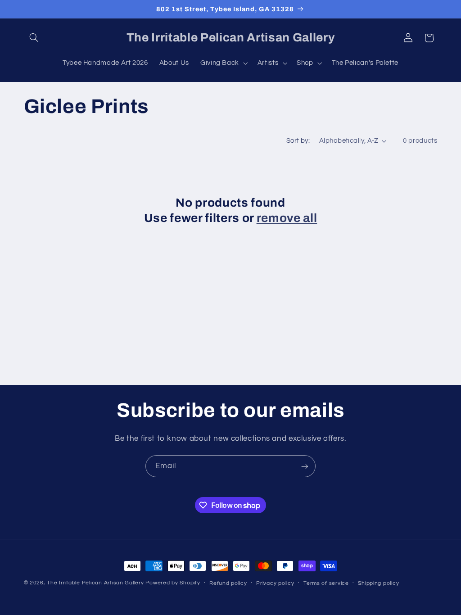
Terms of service (326, 583)
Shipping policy (378, 583)
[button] (34, 37)
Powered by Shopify (172, 582)
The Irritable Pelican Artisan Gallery (95, 582)
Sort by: (298, 140)
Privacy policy (275, 583)
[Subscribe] (304, 466)
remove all (287, 218)
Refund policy (228, 583)
